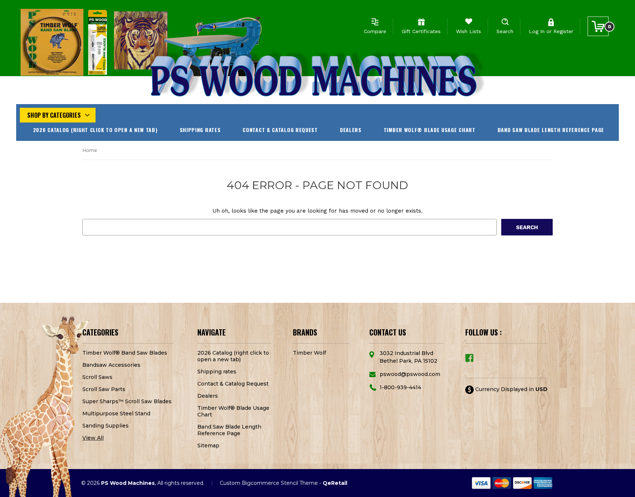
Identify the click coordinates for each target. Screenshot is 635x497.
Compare (375, 31)
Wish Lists (468, 31)
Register (563, 31)
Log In (537, 31)
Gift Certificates (421, 31)
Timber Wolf (309, 352)
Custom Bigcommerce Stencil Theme (269, 483)
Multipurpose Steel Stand (116, 413)
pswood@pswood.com (410, 374)
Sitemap (208, 445)
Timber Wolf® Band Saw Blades (124, 352)
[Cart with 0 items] (598, 26)
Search (504, 31)
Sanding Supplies (105, 425)
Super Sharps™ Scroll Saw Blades (127, 401)
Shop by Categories (54, 115)
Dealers (351, 130)
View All (93, 437)
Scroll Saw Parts (103, 389)
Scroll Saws (97, 377)
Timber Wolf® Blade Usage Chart (430, 130)
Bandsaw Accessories (111, 365)
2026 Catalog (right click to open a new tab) (95, 130)
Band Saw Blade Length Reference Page (551, 130)
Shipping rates (200, 130)
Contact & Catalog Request (280, 130)
